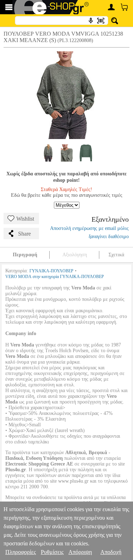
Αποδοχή (110, 552)
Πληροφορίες (20, 552)
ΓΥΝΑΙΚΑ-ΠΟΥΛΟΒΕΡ (51, 270)
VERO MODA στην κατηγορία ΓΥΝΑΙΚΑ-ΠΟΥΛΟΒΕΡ (54, 276)
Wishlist (25, 219)
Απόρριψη (80, 552)
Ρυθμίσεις (52, 552)
